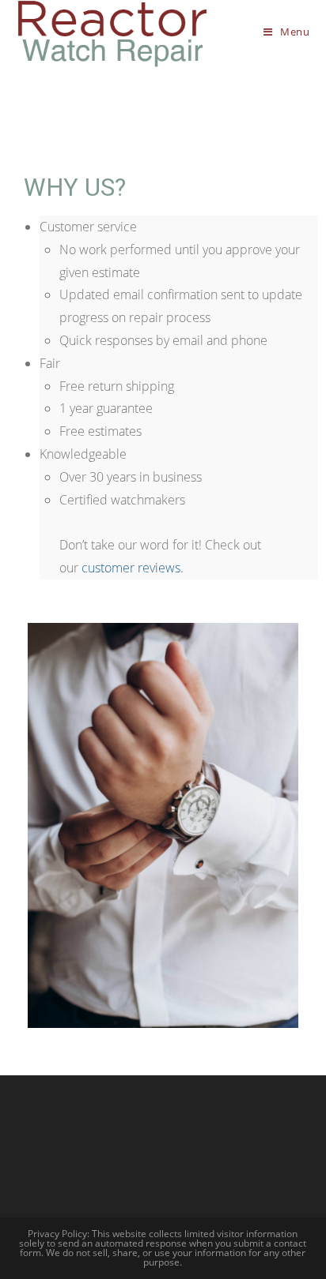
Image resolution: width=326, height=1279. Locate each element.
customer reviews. (133, 567)
